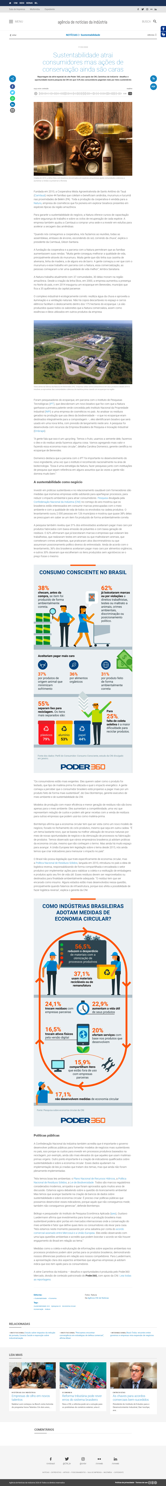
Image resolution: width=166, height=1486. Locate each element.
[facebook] (138, 9)
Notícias (45, 1472)
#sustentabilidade (40, 1306)
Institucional (17, 1333)
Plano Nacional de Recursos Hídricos (94, 1178)
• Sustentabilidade (40, 1298)
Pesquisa (103, 498)
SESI (21, 3)
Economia (67, 1392)
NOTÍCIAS (72, 35)
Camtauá (39, 195)
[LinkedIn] (12, 104)
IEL (36, 3)
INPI (48, 411)
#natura (47, 1309)
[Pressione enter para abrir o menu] (11, 22)
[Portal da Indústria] (10, 3)
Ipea (113, 1213)
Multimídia (35, 9)
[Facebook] (12, 86)
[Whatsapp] (12, 98)
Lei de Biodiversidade (82, 1182)
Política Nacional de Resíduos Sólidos (57, 863)
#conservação (38, 1309)
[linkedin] (155, 9)
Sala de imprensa (95, 1472)
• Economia (52, 1298)
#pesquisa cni (56, 1306)
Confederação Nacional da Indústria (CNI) (57, 502)
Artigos (66, 1472)
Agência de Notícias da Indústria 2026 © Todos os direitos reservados (37, 1482)
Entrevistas (119, 1392)
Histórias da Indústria (24, 1392)
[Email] (12, 110)
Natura (38, 203)
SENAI (29, 3)
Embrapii (39, 431)
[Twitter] (12, 92)
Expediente (50, 9)
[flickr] (151, 9)
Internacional (118, 1333)
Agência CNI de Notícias (98, 1298)
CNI (15, 3)
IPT (52, 403)
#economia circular (69, 1306)
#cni (48, 1306)
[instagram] (147, 9)
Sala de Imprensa (17, 9)
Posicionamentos (78, 1472)
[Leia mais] (32, 1375)
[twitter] (142, 9)
